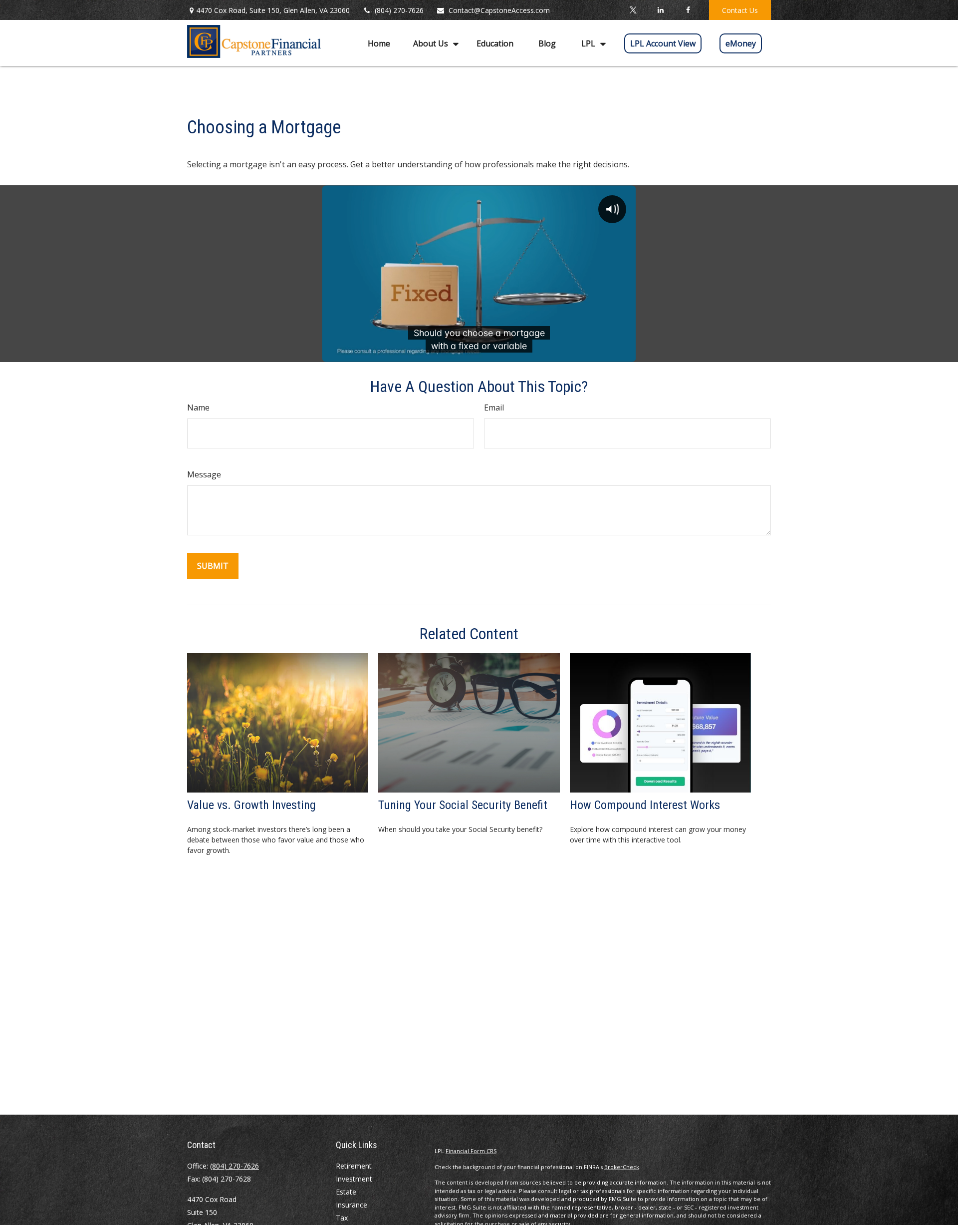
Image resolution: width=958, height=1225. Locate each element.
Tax (342, 1218)
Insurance (351, 1205)
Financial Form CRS (471, 1151)
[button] (379, 42)
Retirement (354, 1166)
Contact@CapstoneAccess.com (499, 10)
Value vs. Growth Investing (251, 805)
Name (198, 407)
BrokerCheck (621, 1167)
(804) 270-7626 (399, 10)
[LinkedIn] (660, 10)
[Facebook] (688, 10)
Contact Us (740, 10)
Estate (346, 1192)
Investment (354, 1179)
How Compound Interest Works (645, 805)
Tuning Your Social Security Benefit (462, 805)
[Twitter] (633, 10)
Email (494, 407)
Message (204, 474)
